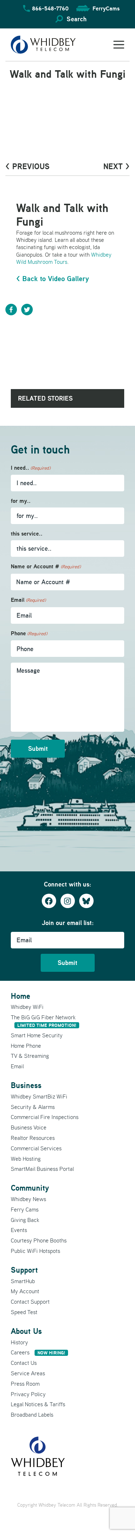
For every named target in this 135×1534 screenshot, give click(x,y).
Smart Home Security (37, 1035)
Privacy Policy (28, 1394)
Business (26, 1085)
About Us (26, 1331)
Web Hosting (26, 1158)
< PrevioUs (27, 166)
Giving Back (25, 1219)
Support (24, 1269)
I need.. (30, 468)
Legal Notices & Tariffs (38, 1404)
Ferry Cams (25, 1209)
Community (30, 1187)
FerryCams (106, 8)
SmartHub (23, 1281)
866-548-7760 (50, 8)
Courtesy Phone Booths (39, 1240)
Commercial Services (36, 1148)
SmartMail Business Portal (42, 1168)
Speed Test (24, 1312)
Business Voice (28, 1127)
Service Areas (28, 1373)
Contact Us (24, 1362)
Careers (38, 1352)
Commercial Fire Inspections (44, 1116)
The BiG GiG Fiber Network (43, 1021)
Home (20, 996)
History (19, 1342)
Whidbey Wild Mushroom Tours (64, 258)
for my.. (21, 501)
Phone (29, 633)
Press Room (25, 1383)
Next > (116, 166)
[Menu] (119, 44)
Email (28, 600)
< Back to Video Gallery (52, 279)
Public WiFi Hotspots (35, 1250)
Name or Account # (46, 566)
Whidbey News (28, 1199)
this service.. (26, 533)
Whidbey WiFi (27, 1006)
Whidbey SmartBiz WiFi (39, 1096)
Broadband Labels (32, 1414)
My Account (25, 1291)
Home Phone (26, 1045)
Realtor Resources (33, 1137)
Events (19, 1229)
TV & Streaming (30, 1055)
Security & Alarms (33, 1106)
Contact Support (30, 1301)
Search (76, 18)
